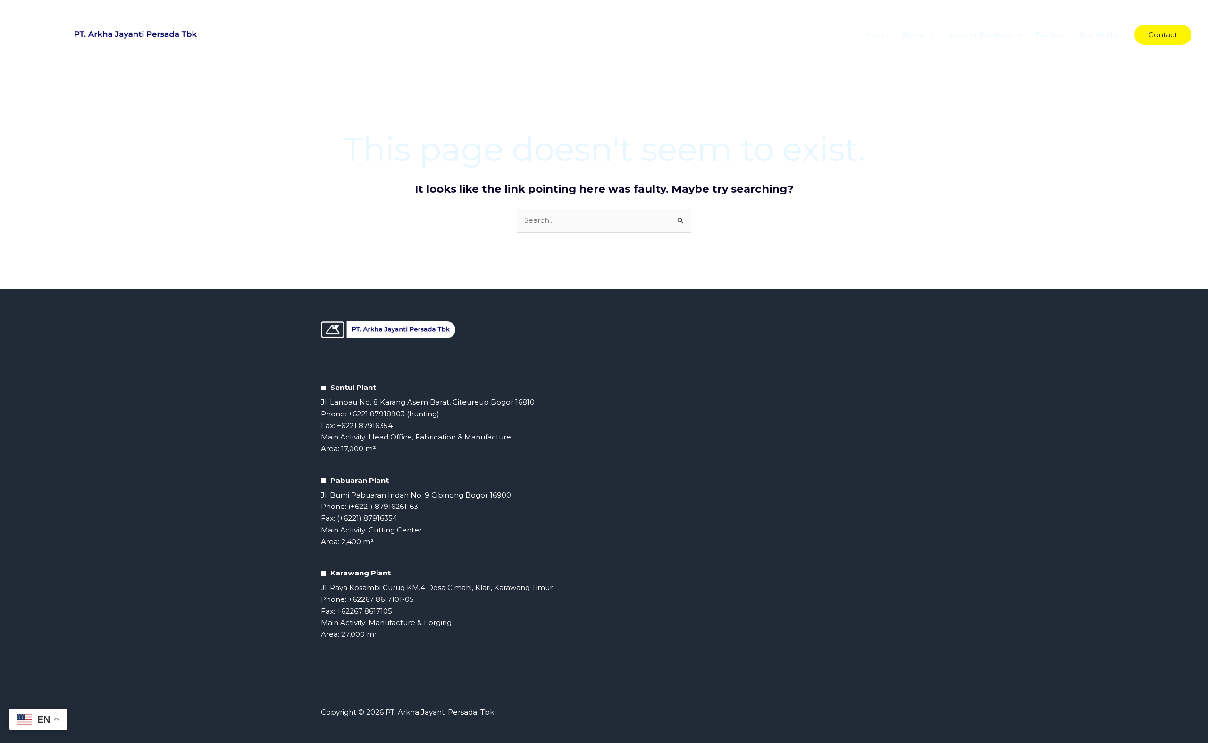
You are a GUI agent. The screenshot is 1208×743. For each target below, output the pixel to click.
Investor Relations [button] (980, 34)
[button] (929, 34)
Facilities (1050, 34)
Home (876, 34)
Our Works (1099, 34)
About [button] (913, 34)
